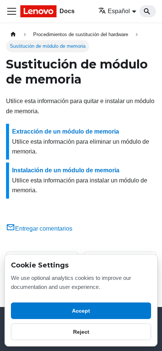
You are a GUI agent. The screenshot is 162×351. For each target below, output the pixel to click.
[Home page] (13, 34)
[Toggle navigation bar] (11, 11)
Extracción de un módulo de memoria (65, 131)
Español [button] (119, 11)
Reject (81, 332)
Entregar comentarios (43, 228)
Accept (81, 311)
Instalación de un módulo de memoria (65, 170)
